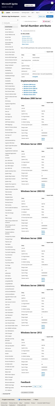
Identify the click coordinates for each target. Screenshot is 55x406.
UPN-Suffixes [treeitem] (8, 299)
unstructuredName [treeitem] (9, 294)
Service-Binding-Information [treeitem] (9, 43)
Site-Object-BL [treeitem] (8, 116)
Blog (20, 403)
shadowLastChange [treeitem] (10, 75)
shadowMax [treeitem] (8, 78)
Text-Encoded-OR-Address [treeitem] (11, 207)
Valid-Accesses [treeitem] (8, 351)
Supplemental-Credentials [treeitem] (11, 151)
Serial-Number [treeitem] (8, 26)
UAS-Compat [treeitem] (8, 268)
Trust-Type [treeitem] (7, 265)
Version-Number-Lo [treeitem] (10, 361)
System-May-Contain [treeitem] (10, 176)
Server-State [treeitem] (8, 39)
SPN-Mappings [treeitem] (8, 124)
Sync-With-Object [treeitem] (9, 165)
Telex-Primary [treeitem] (8, 194)
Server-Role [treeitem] (8, 37)
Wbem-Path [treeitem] (8, 372)
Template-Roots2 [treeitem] (9, 199)
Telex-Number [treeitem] (8, 192)
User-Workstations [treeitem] (9, 331)
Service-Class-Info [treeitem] (9, 49)
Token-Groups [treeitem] (8, 218)
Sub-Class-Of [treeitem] (8, 135)
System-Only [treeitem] (8, 181)
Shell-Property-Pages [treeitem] (10, 88)
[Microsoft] (3, 12)
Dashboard (49, 16)
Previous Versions (13, 403)
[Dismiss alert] (52, 3)
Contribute (27, 403)
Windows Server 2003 (27, 40)
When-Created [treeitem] (8, 379)
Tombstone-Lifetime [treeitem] (10, 229)
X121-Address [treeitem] (8, 390)
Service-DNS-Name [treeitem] (9, 54)
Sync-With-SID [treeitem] (8, 168)
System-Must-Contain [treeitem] (10, 178)
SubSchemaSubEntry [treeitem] (10, 140)
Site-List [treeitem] (7, 111)
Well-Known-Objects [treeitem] (10, 374)
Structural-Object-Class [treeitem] (10, 132)
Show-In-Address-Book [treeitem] (10, 94)
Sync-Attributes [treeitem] (9, 160)
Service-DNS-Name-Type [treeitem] (11, 57)
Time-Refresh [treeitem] (8, 210)
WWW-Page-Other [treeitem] (9, 387)
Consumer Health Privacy (43, 403)
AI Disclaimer (4, 403)
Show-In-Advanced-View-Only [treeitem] (11, 97)
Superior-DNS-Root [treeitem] (9, 143)
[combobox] (10, 23)
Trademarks (12, 405)
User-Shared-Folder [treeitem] (10, 323)
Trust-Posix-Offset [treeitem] (9, 262)
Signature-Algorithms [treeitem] (10, 103)
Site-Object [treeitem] (7, 114)
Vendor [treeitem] (7, 353)
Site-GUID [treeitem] (7, 106)
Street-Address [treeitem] (8, 130)
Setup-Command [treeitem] (9, 65)
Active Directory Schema (30, 21)
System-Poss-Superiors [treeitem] (10, 184)
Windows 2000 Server (27, 38)
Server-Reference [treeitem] (9, 32)
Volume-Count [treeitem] (8, 369)
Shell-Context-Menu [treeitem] (10, 86)
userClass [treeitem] (7, 307)
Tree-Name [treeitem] (7, 244)
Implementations (26, 36)
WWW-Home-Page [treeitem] (9, 385)
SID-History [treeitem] (8, 101)
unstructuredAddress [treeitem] (10, 291)
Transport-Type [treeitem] (8, 239)
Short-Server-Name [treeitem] (9, 91)
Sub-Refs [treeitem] (7, 137)
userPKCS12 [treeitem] (8, 317)
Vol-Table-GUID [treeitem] (8, 364)
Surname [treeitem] (7, 157)
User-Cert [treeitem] (7, 304)
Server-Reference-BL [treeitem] (10, 34)
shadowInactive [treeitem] (9, 73)
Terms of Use (4, 405)
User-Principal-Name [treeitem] (10, 320)
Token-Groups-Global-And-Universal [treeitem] (11, 221)
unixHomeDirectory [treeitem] (9, 286)
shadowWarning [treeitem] (9, 83)
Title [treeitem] (6, 215)
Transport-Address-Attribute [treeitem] (9, 233)
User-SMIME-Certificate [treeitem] (10, 328)
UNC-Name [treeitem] (8, 275)
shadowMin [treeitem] (8, 81)
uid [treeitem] (6, 270)
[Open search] (47, 12)
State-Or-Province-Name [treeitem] (11, 127)
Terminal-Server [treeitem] (9, 202)
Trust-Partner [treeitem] (8, 260)
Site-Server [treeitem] (7, 119)
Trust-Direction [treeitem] (8, 254)
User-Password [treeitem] (8, 315)
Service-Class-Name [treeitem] (10, 52)
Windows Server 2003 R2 (28, 42)
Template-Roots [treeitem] (9, 197)
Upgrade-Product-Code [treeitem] (10, 296)
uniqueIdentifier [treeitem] (9, 281)
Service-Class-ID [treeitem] (9, 47)
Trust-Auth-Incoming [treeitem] (10, 249)
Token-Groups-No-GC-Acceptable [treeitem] (10, 226)
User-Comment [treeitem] (8, 310)
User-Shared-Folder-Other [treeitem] (11, 325)
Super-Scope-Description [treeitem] (11, 145)
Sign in (51, 12)
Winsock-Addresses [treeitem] (9, 382)
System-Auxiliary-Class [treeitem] (10, 171)
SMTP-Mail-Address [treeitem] (10, 122)
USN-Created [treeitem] (8, 336)
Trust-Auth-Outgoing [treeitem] (10, 252)
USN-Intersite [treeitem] (8, 343)
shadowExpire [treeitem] (8, 68)
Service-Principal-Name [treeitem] (10, 62)
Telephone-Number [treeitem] (10, 186)
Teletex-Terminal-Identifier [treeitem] (11, 189)
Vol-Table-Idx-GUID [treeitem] (9, 366)
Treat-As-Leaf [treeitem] (8, 241)
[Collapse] (18, 20)
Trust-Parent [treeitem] (8, 257)
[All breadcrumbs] (22, 21)
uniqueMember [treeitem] (9, 283)
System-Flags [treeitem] (8, 173)
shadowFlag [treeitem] (8, 70)
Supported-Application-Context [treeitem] (10, 154)
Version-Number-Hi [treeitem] (9, 358)
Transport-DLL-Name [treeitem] (10, 236)
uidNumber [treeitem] (8, 273)
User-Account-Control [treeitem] (10, 302)
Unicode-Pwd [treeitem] (8, 278)
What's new (42, 16)
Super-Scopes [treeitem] (8, 148)
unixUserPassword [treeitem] (9, 289)
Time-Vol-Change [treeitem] (9, 213)
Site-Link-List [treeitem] (8, 109)
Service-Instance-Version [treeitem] (11, 60)
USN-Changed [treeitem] (8, 333)
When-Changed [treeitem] (9, 377)
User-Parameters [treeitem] (9, 312)
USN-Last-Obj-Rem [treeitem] (9, 345)
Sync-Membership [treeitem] (9, 163)
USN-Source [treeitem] (8, 348)
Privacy (33, 403)
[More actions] (52, 21)
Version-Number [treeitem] (9, 356)
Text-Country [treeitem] (8, 205)
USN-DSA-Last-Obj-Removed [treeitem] (9, 339)
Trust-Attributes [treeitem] (9, 247)
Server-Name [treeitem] (8, 29)
